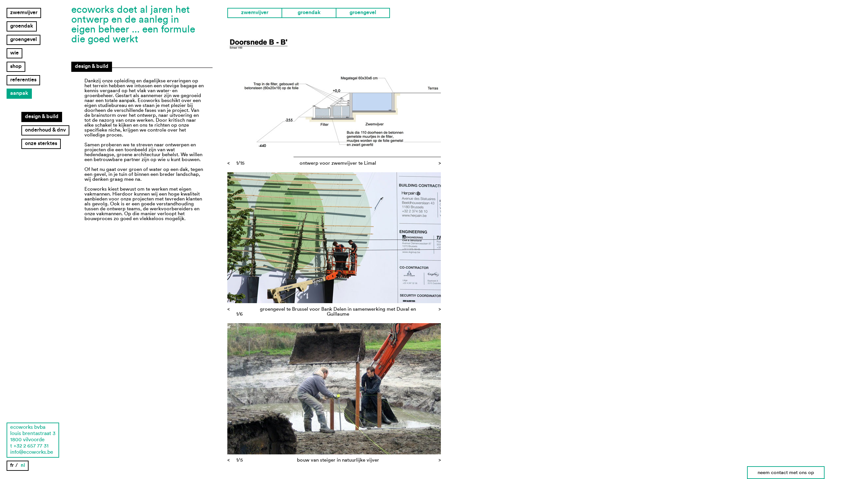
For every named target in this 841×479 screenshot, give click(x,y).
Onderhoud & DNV (45, 130)
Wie (14, 52)
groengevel (23, 39)
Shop (16, 66)
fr (12, 465)
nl (23, 465)
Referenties (23, 79)
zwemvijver (23, 12)
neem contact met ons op (786, 472)
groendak (21, 26)
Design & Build (41, 116)
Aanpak (19, 93)
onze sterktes (41, 143)
